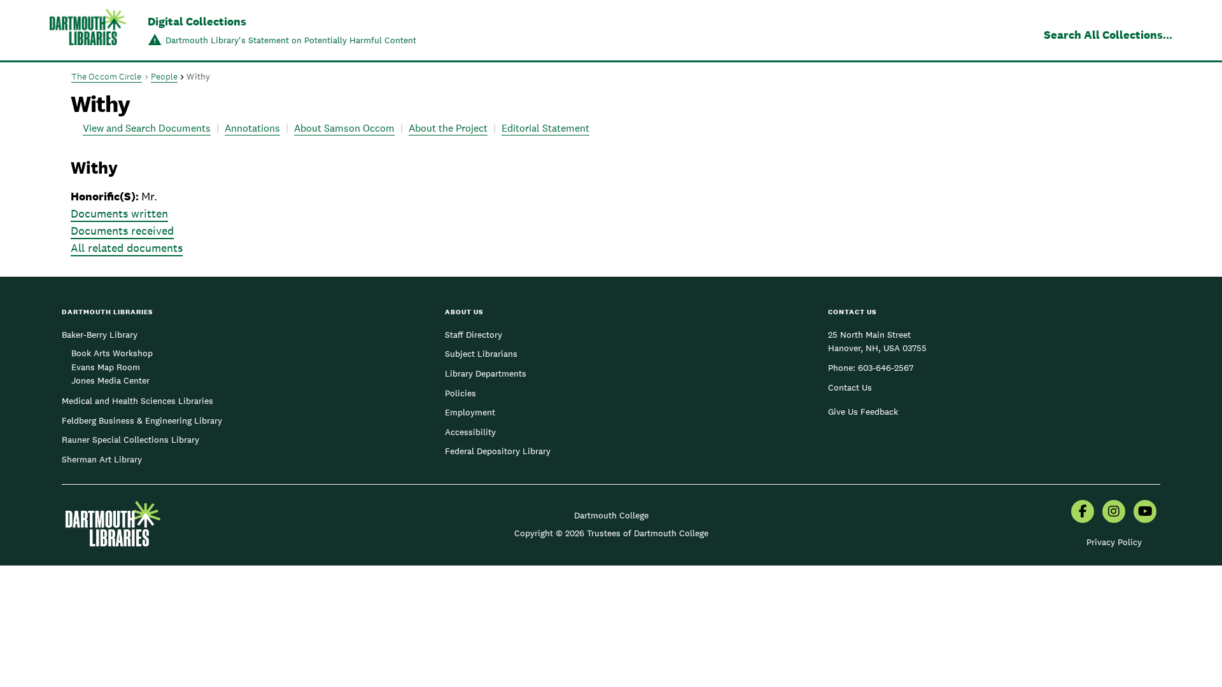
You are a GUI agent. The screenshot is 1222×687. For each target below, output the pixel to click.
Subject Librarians (481, 353)
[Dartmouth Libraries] (88, 31)
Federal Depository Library (498, 451)
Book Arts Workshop (112, 353)
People (164, 76)
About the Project (448, 128)
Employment (470, 412)
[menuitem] (1082, 512)
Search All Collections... (1108, 34)
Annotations (252, 128)
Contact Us (850, 387)
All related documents (127, 247)
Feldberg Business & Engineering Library (142, 420)
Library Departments (485, 373)
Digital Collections (197, 21)
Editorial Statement (545, 128)
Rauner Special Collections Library (130, 439)
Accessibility (470, 432)
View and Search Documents (147, 128)
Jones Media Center (110, 380)
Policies (460, 393)
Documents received (122, 230)
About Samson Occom (344, 128)
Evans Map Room (105, 367)
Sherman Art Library (102, 459)
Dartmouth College (611, 515)
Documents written (119, 213)
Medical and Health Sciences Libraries (137, 400)
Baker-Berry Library (99, 334)
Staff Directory (473, 334)
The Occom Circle (106, 76)
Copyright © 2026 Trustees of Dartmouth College (611, 533)
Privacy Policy (1114, 542)
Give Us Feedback (863, 411)
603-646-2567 (885, 367)
